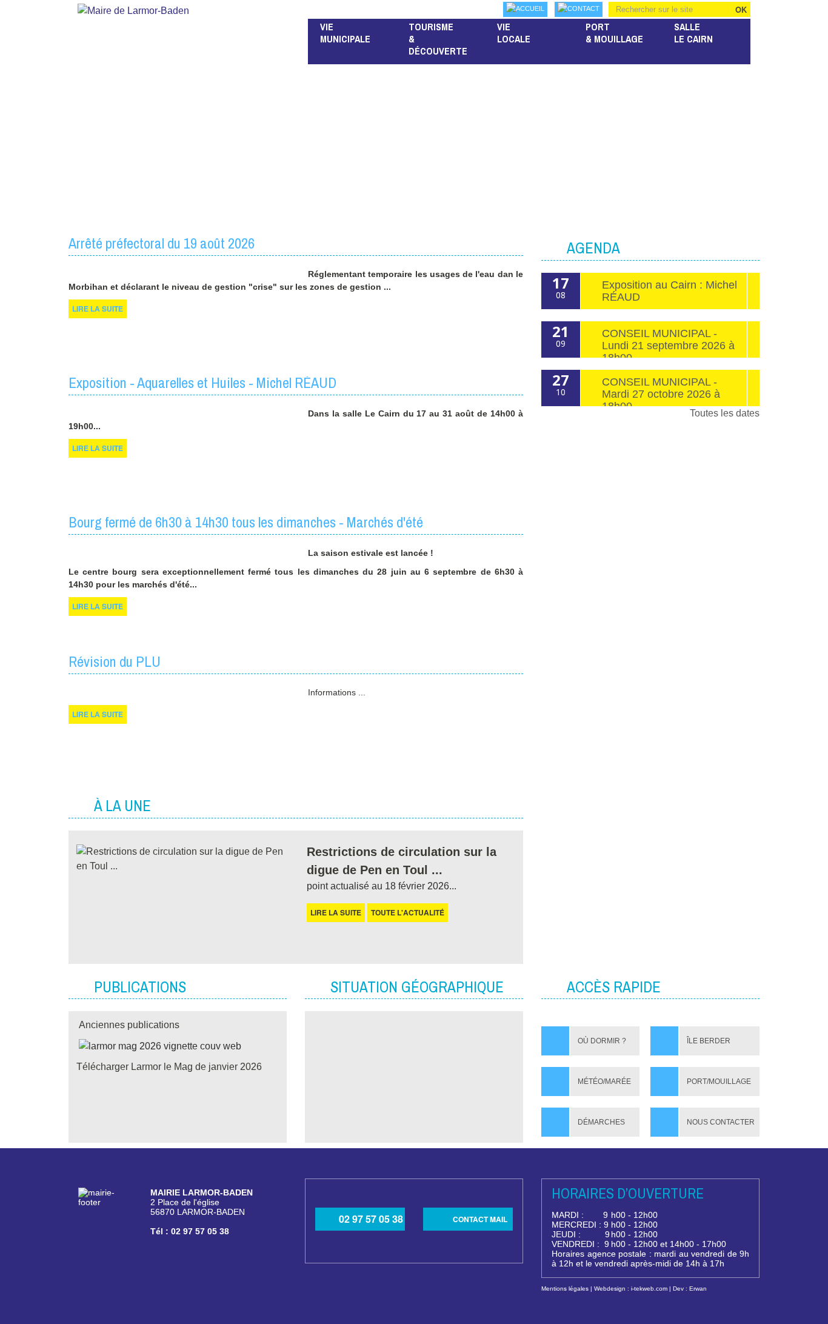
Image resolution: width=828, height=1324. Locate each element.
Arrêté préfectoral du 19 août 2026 (161, 243)
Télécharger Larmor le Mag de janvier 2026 (169, 1067)
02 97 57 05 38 (371, 1219)
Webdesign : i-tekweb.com (630, 1288)
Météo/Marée (604, 1081)
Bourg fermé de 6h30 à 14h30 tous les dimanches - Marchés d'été (245, 522)
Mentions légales (565, 1288)
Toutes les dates (725, 413)
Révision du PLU (114, 661)
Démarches (601, 1122)
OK (741, 9)
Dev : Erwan (690, 1288)
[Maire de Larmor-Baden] (133, 8)
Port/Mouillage (719, 1081)
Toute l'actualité (407, 912)
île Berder (708, 1041)
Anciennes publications (129, 1025)
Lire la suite (335, 912)
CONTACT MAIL (480, 1219)
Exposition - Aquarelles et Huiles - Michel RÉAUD (202, 382)
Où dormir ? (602, 1041)
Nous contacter (721, 1122)
